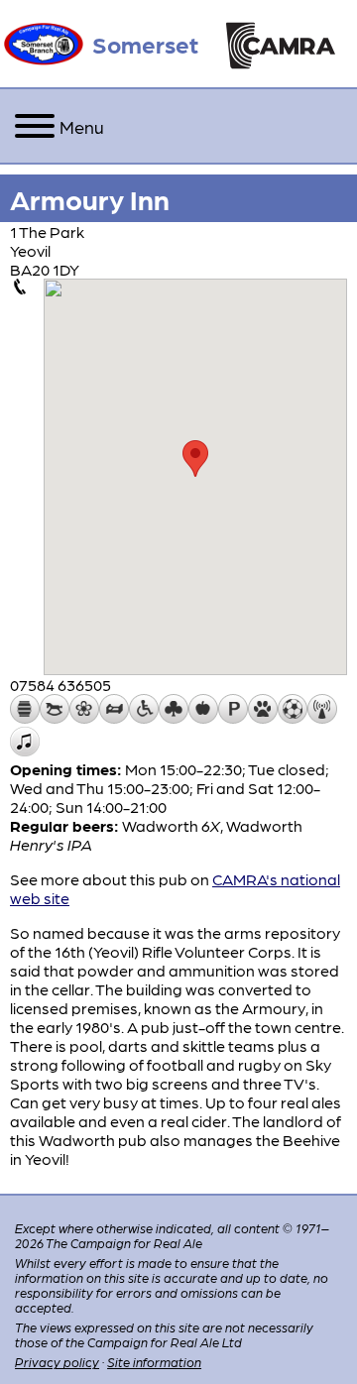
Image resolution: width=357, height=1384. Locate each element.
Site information (154, 1361)
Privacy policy (57, 1361)
